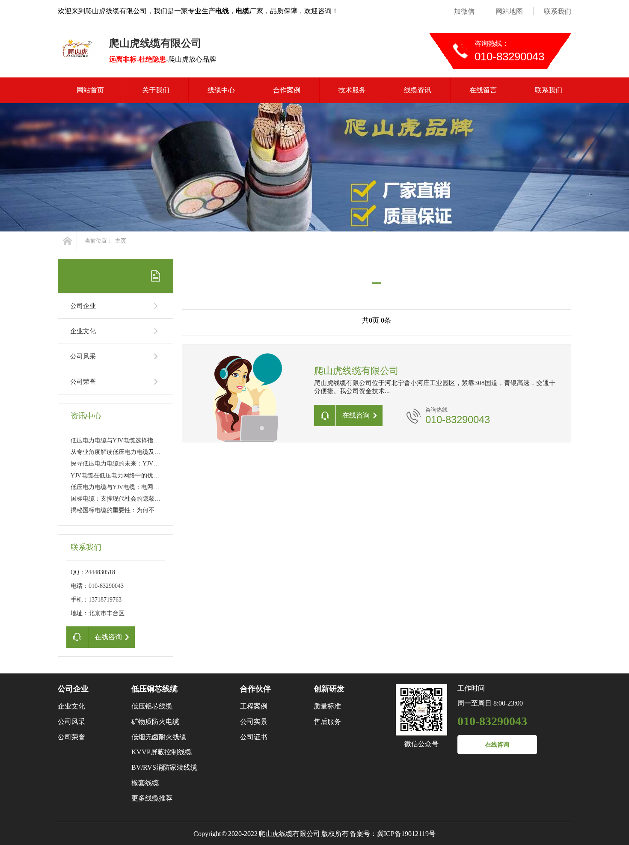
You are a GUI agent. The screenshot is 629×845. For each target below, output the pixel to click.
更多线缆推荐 (151, 798)
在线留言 (483, 90)
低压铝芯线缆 (151, 706)
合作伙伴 (255, 689)
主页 (120, 240)
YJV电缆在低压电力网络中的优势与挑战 (124, 475)
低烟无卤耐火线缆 (158, 737)
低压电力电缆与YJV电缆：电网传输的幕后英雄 (133, 487)
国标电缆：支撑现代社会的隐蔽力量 (118, 498)
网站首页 (90, 90)
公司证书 (253, 737)
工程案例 (253, 706)
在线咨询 (497, 744)
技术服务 (352, 90)
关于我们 (155, 90)
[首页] (67, 240)
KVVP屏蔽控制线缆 (161, 752)
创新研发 (329, 689)
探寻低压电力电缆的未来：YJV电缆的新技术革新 (136, 463)
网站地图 (509, 11)
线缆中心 (221, 90)
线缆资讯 (417, 90)
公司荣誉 (83, 381)
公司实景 (253, 721)
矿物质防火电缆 (155, 721)
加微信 (464, 11)
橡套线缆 (145, 782)
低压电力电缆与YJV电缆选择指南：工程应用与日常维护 (145, 440)
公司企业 (83, 305)
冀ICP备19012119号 (406, 833)
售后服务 (327, 721)
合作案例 (286, 90)
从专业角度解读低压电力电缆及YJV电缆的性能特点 (139, 452)
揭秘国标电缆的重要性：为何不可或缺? (123, 510)
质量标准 (327, 706)
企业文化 (83, 331)
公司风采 (83, 356)
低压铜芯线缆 (154, 689)
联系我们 (557, 11)
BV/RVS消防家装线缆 (164, 767)
